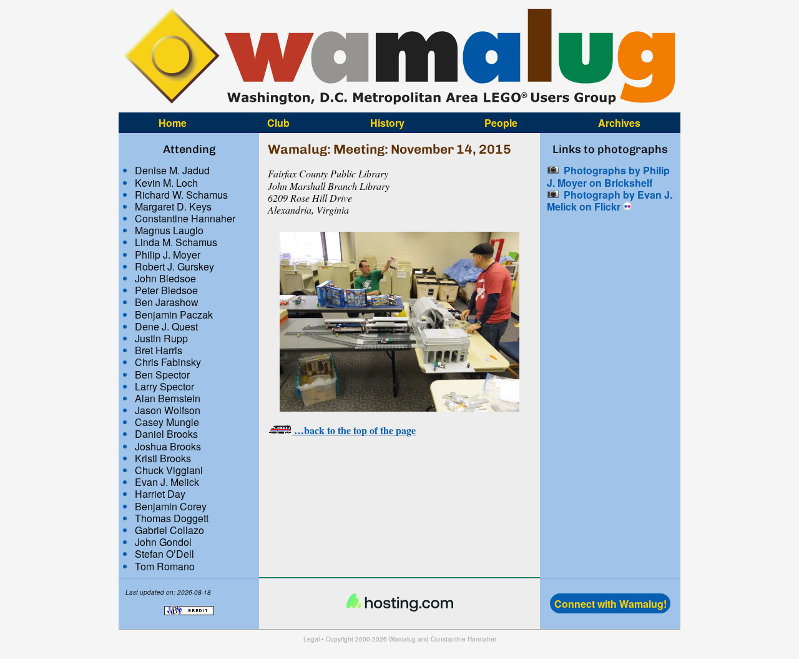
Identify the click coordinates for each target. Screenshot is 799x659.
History (387, 122)
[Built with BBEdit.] (189, 621)
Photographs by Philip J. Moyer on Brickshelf (608, 176)
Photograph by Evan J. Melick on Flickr (609, 200)
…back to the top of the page (354, 430)
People (500, 122)
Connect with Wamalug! (610, 604)
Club (278, 122)
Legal (311, 639)
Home (173, 122)
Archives (619, 122)
